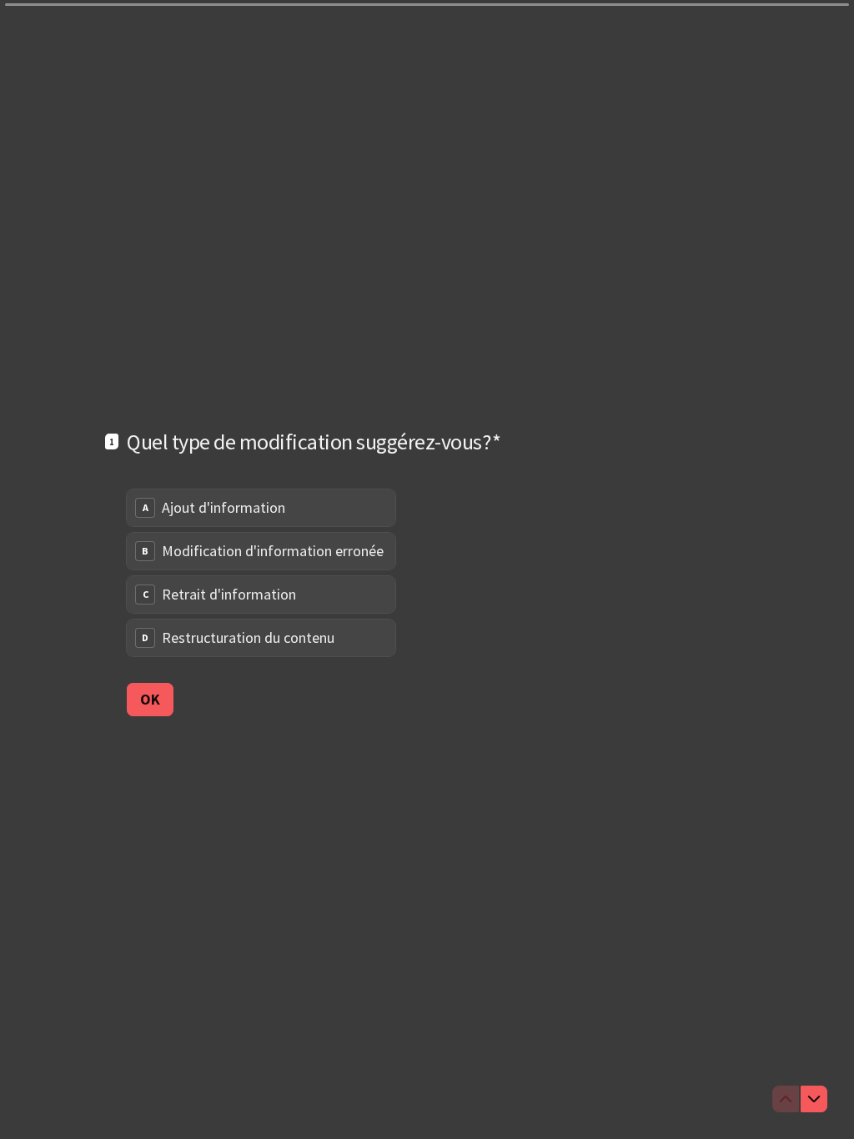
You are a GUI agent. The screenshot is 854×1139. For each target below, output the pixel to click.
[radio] (261, 507)
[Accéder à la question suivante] (814, 1099)
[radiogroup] (261, 572)
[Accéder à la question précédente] (785, 1099)
